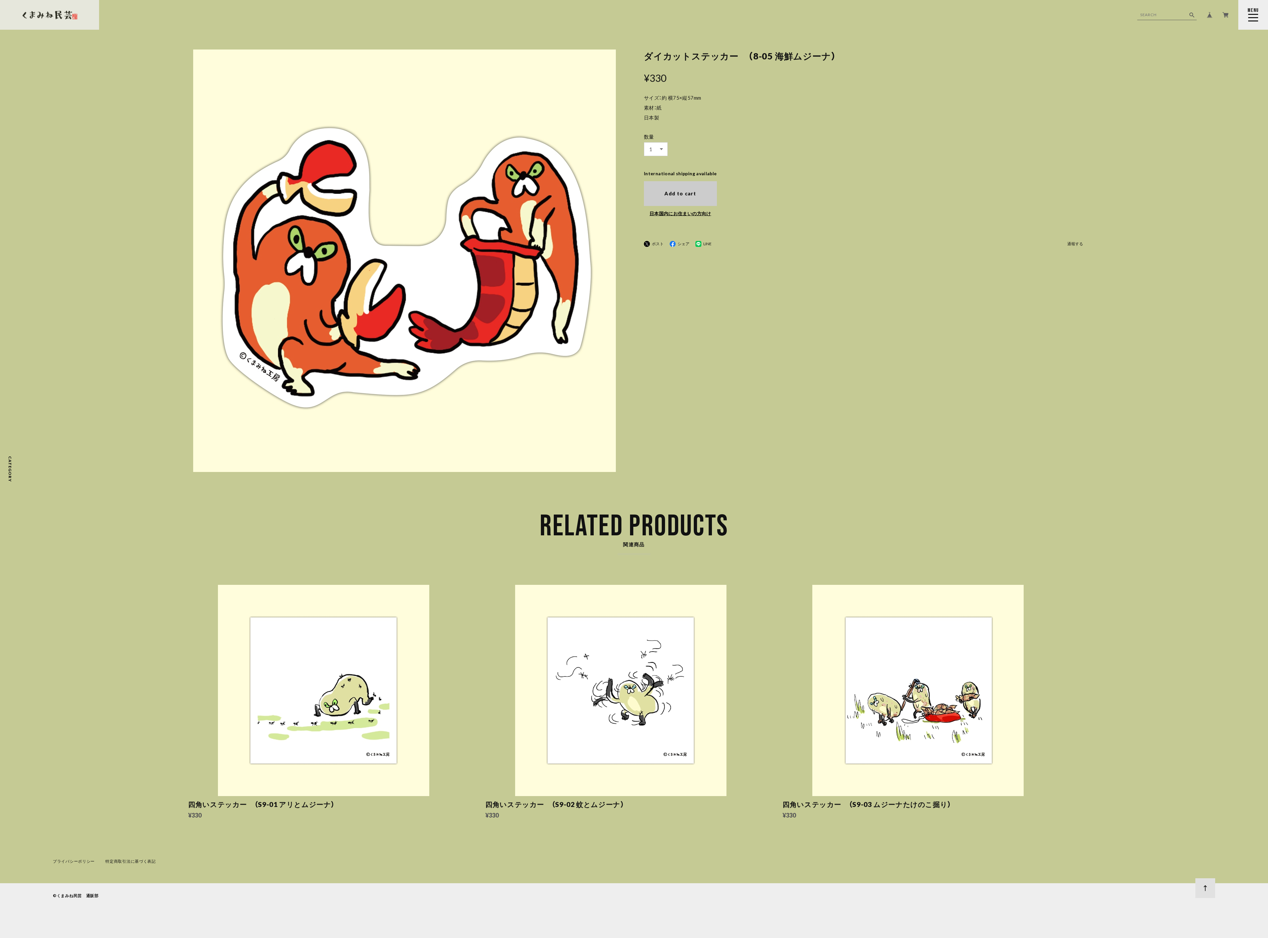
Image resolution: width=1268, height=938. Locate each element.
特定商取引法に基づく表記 (130, 861)
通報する (1075, 244)
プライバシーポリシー (74, 861)
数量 (649, 137)
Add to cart (680, 193)
